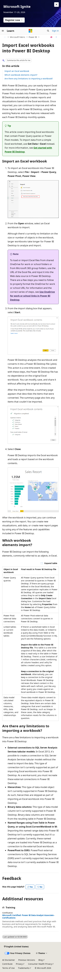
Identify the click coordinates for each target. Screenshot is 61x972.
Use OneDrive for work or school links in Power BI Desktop (32, 295)
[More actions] (56, 37)
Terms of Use (8, 968)
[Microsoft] (30, 31)
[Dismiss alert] (56, 4)
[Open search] (48, 30)
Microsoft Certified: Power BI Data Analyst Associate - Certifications (28, 916)
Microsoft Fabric (17, 37)
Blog (40, 960)
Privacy (19, 964)
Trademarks (23, 968)
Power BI (33, 37)
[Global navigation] (3, 30)
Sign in (55, 30)
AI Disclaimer (8, 960)
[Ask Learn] (51, 37)
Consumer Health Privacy (40, 964)
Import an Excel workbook (17, 71)
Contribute (7, 964)
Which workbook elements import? (21, 75)
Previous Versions (26, 960)
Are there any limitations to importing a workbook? (29, 78)
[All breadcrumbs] (4, 37)
